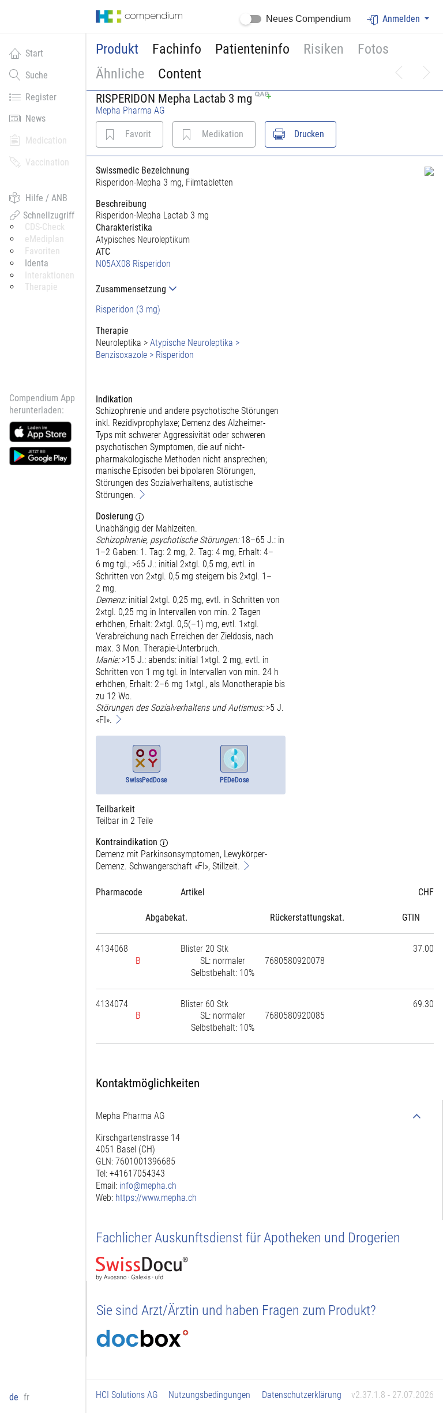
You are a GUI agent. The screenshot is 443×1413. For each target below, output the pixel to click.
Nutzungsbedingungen (209, 1394)
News (35, 118)
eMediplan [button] (44, 238)
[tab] (191, 289)
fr (26, 1397)
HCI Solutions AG (127, 1394)
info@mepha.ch (148, 1185)
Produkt (117, 49)
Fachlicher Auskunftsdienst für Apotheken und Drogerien (248, 1238)
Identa (36, 263)
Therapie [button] (41, 286)
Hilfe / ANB (46, 198)
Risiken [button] (323, 49)
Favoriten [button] (42, 251)
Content (179, 74)
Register (41, 97)
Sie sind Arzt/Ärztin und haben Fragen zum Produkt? (236, 1310)
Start (34, 53)
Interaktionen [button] (49, 275)
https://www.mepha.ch (156, 1197)
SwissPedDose (146, 780)
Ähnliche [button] (120, 74)
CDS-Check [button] (45, 226)
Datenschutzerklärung (301, 1394)
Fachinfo (176, 49)
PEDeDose (234, 780)
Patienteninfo (252, 49)
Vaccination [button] (47, 162)
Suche (36, 75)
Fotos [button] (373, 49)
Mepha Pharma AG (130, 110)
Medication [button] (46, 140)
